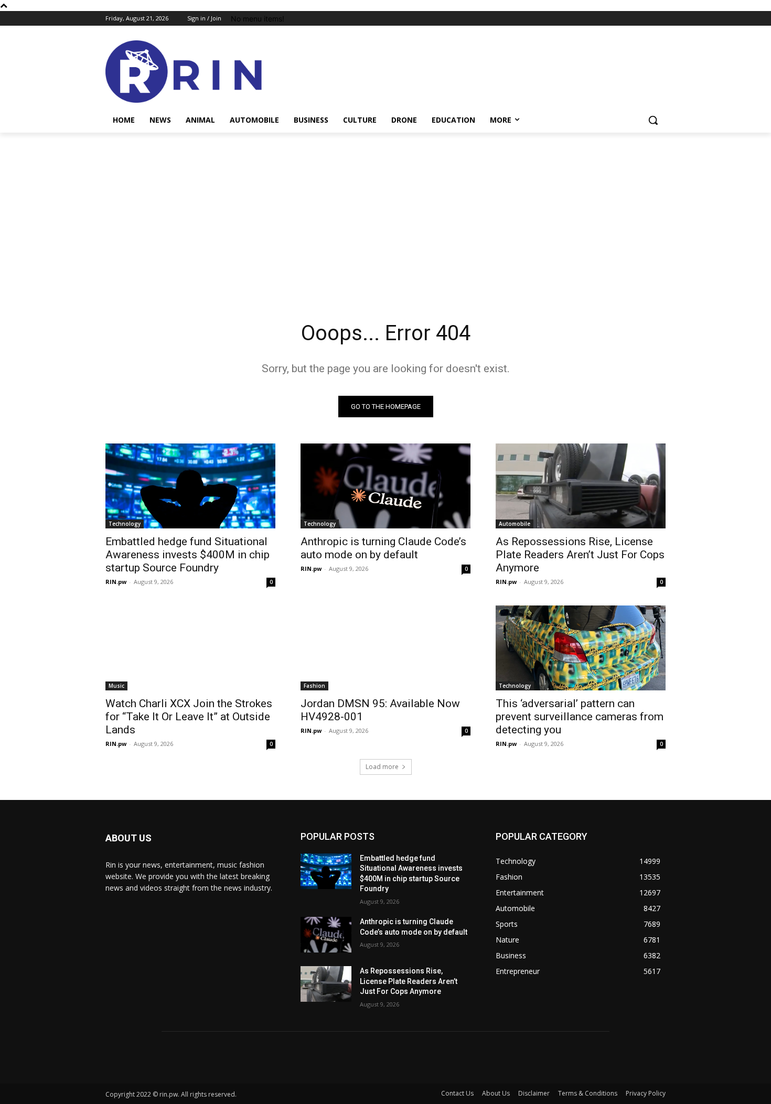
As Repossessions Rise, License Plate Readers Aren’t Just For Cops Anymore (580, 554)
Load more (382, 766)
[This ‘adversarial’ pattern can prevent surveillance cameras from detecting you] (581, 647)
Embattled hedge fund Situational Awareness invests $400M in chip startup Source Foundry (187, 554)
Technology (125, 523)
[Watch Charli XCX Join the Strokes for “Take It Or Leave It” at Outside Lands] (190, 647)
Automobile (514, 523)
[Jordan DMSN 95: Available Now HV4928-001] (385, 647)
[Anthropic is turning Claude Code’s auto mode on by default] (385, 485)
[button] (653, 120)
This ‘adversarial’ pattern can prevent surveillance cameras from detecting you (579, 716)
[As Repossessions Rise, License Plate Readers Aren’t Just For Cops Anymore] (581, 485)
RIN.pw (115, 582)
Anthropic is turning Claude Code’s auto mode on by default (383, 548)
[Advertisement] (385, 211)
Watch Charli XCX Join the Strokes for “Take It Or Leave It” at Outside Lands (188, 716)
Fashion (314, 685)
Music (116, 685)
